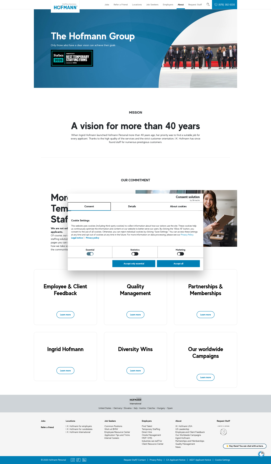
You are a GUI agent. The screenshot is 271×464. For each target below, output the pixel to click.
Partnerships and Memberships (189, 440)
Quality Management (185, 443)
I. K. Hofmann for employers (79, 426)
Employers (168, 4)
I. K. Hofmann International (78, 432)
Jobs (107, 4)
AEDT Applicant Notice (200, 459)
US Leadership (182, 429)
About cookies (178, 206)
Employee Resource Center (117, 432)
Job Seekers (152, 4)
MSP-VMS (147, 438)
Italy (135, 408)
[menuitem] (106, 4)
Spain (170, 408)
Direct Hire (147, 432)
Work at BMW (111, 429)
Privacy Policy (156, 459)
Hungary (161, 408)
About (181, 4)
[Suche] (208, 4)
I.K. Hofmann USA (183, 426)
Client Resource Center (152, 443)
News (178, 447)
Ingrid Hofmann (182, 438)
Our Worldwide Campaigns (188, 435)
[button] (224, 4)
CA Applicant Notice (175, 459)
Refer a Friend (121, 4)
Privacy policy (92, 237)
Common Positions (113, 426)
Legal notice (77, 237)
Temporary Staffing (151, 429)
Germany (117, 408)
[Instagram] (72, 460)
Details (132, 206)
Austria (142, 408)
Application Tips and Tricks (117, 435)
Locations (137, 4)
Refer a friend (47, 427)
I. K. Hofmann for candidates (79, 429)
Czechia (151, 408)
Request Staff (195, 4)
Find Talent (147, 426)
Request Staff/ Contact (135, 459)
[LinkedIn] (84, 460)
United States (105, 408)
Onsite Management (151, 435)
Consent (89, 206)
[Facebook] (78, 460)
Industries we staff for (152, 440)
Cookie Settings (222, 459)
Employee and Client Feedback (190, 432)
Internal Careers (111, 438)
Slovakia (128, 408)
